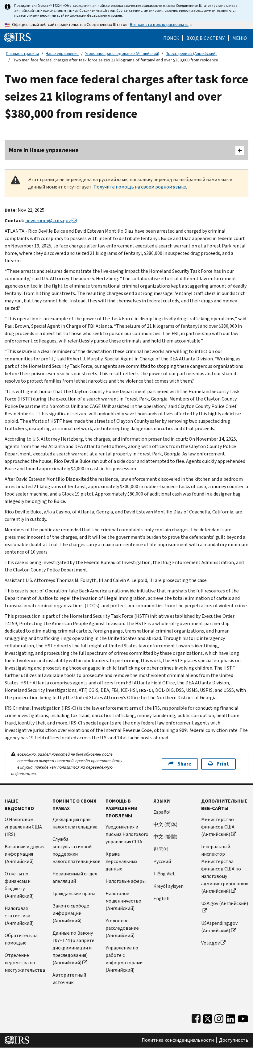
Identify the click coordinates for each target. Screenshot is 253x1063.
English (161, 898)
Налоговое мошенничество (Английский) (123, 900)
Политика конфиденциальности (178, 1040)
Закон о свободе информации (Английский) (70, 913)
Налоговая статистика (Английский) (19, 915)
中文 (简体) (165, 824)
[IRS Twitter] (207, 1017)
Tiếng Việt (164, 873)
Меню (239, 38)
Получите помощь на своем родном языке (139, 187)
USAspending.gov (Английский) (219, 927)
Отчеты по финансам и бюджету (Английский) (19, 884)
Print (223, 763)
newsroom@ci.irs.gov (48, 220)
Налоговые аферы (126, 881)
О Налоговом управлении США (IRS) (23, 826)
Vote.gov (210, 943)
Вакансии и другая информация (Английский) (24, 854)
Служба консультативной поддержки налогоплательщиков (76, 850)
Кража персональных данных (121, 861)
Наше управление (62, 53)
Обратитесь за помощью (21, 939)
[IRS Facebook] (196, 1017)
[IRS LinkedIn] (230, 1017)
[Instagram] (218, 1017)
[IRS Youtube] (243, 1017)
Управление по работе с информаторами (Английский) (124, 959)
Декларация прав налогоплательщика (74, 823)
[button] (205, 38)
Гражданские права (73, 893)
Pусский (162, 861)
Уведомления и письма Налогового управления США (127, 834)
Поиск (171, 38)
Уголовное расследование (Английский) (122, 53)
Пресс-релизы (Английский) (191, 53)
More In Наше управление (44, 150)
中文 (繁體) (165, 836)
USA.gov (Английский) (224, 903)
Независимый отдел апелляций (74, 877)
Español (162, 812)
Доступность (233, 1040)
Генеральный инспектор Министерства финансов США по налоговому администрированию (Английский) (224, 868)
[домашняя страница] (17, 37)
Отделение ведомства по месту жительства (25, 962)
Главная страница (22, 53)
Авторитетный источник (69, 979)
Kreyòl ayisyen (168, 886)
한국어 (160, 849)
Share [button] (184, 763)
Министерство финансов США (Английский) (217, 826)
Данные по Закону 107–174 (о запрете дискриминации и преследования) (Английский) (73, 948)
